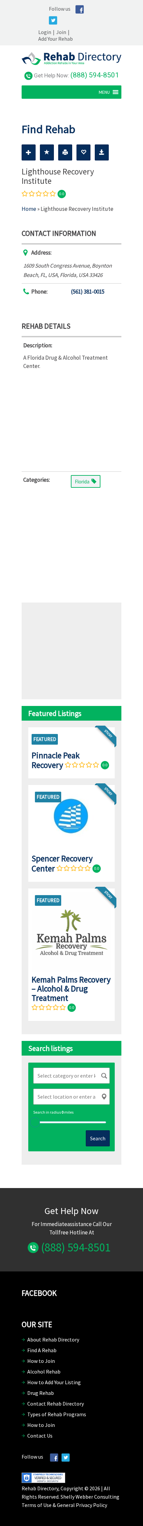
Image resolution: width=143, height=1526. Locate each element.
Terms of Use (37, 1505)
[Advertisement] (71, 419)
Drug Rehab (40, 1393)
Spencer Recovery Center (62, 863)
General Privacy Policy (82, 1505)
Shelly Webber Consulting (90, 1496)
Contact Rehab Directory (55, 1403)
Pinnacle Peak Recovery (55, 760)
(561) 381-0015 (87, 291)
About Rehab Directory (53, 1339)
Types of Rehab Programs (56, 1414)
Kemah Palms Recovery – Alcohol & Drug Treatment (71, 988)
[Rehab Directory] (71, 63)
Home (29, 209)
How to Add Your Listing (54, 1382)
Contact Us (40, 1435)
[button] (104, 92)
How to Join (41, 1361)
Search (97, 1138)
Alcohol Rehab (44, 1371)
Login (44, 32)
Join (61, 32)
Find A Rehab (42, 1350)
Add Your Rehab (55, 38)
